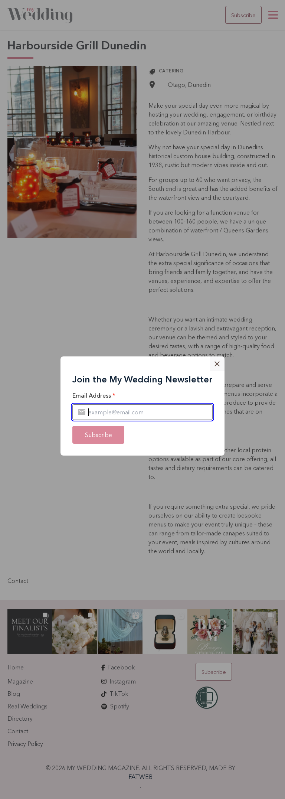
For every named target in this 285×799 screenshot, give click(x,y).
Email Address (93, 395)
